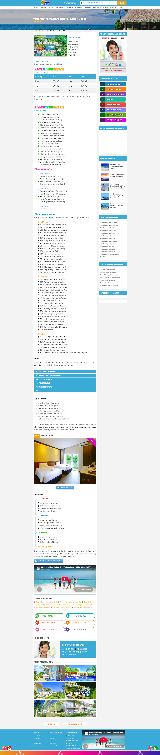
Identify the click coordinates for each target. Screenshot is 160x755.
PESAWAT (44, 7)
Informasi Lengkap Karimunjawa (108, 272)
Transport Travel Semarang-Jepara (109, 283)
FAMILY (51, 436)
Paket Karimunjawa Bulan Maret (108, 228)
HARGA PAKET (61, 7)
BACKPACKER (98, 7)
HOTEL (52, 7)
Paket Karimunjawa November (107, 249)
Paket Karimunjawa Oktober (107, 246)
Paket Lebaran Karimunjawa (107, 257)
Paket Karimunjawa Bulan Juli (107, 238)
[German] (106, 38)
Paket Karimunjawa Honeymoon (83, 607)
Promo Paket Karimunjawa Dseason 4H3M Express (46, 676)
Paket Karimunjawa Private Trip (62, 607)
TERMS (121, 7)
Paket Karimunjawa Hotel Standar (57, 605)
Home (34, 31)
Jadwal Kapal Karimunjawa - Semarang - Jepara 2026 (117, 175)
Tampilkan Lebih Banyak (75, 724)
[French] (105, 38)
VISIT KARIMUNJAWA (71, 745)
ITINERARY (70, 7)
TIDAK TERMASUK (44, 383)
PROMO (106, 7)
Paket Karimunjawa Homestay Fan (70, 602)
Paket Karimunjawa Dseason (80, 605)
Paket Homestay (53, 743)
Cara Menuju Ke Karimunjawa (107, 269)
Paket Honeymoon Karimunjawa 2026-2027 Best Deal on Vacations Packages (117, 186)
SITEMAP (113, 7)
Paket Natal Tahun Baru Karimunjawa (109, 254)
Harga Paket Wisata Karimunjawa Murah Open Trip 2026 (116, 166)
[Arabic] (121, 38)
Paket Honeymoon (54, 736)
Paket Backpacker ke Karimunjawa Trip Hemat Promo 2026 (116, 196)
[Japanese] (117, 38)
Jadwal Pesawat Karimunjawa (107, 280)
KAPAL (37, 7)
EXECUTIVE (44, 436)
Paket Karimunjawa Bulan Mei (107, 233)
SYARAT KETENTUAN (45, 387)
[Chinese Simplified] (123, 38)
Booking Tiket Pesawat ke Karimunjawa (110, 277)
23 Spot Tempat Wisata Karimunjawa (109, 285)
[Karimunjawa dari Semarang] (113, 96)
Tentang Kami (37, 736)
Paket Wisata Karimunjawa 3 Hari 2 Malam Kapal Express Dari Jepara (117, 205)
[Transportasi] (113, 116)
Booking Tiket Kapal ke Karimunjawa (109, 275)
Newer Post (51, 724)
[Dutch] (112, 38)
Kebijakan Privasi (37, 743)
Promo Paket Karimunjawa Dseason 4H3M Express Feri (78, 693)
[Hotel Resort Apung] (113, 101)
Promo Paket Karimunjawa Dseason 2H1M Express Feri (77, 711)
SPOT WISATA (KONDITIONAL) (47, 371)
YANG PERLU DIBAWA (45, 379)
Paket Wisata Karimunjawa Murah (46, 602)
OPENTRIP (88, 7)
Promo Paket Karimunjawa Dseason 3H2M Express (77, 676)
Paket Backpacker (54, 746)
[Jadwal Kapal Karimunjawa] (113, 91)
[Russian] (114, 38)
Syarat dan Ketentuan (38, 746)
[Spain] (108, 38)
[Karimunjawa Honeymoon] (113, 106)
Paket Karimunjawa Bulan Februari (109, 225)
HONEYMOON (79, 7)
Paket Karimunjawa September (108, 244)
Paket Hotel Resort (54, 741)
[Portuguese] (116, 38)
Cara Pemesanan (37, 741)
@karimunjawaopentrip (72, 740)
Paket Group (52, 738)
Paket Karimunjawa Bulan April (108, 230)
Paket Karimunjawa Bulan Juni (108, 236)
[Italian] (110, 38)
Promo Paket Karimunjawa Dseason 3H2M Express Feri (46, 711)
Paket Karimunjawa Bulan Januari (108, 222)
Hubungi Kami (37, 738)
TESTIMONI (69, 743)
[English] (103, 38)
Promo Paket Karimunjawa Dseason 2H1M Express (46, 693)
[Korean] (119, 38)
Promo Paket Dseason (41, 31)
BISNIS (37, 436)
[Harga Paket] (113, 86)
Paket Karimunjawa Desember (107, 251)
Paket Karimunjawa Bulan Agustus (108, 241)
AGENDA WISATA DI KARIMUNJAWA (50, 375)
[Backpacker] (113, 111)
